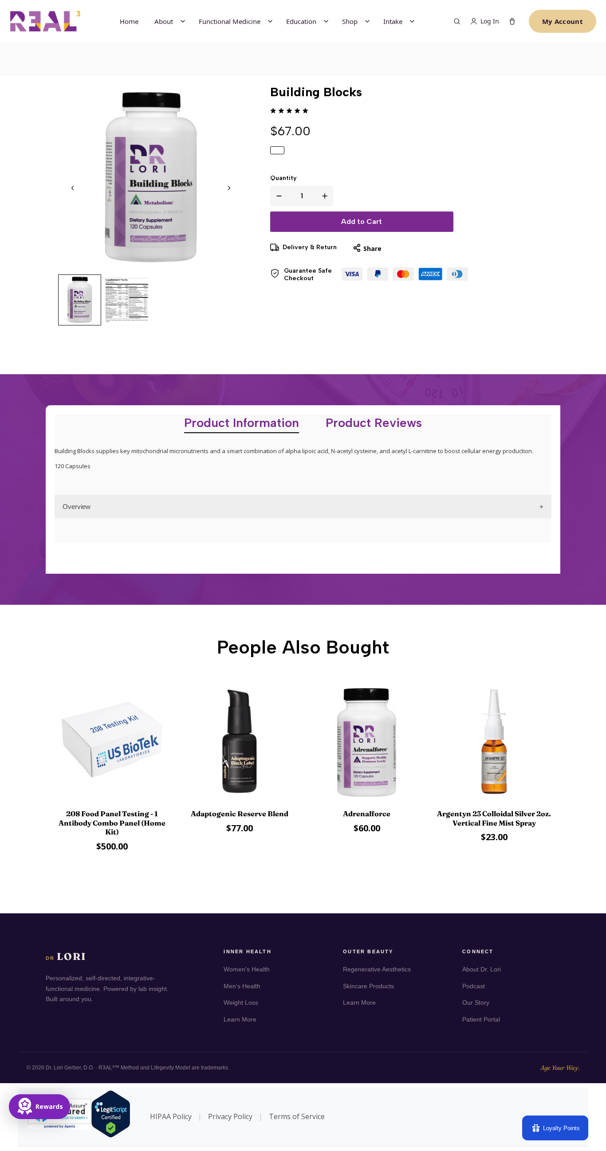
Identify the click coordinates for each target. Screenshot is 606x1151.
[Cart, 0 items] (512, 21)
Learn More (240, 1019)
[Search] (457, 21)
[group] (80, 299)
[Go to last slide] (73, 188)
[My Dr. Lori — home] (45, 21)
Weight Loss (241, 1002)
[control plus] (326, 196)
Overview (77, 506)
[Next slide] (229, 188)
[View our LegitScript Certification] (83, 1116)
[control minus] (277, 196)
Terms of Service (297, 1116)
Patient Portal (481, 1019)
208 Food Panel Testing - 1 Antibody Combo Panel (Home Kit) (112, 823)
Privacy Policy (230, 1116)
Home (129, 21)
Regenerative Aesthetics (377, 969)
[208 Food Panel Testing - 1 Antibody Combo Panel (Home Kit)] (112, 743)
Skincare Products (368, 986)
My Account (562, 21)
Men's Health (242, 986)
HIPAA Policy (171, 1116)
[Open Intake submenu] (412, 21)
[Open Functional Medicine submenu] (270, 21)
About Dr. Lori (481, 969)
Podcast (473, 986)
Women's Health (247, 969)
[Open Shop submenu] (367, 21)
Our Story (475, 1002)
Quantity (283, 178)
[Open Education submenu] (326, 21)
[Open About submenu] (183, 21)
